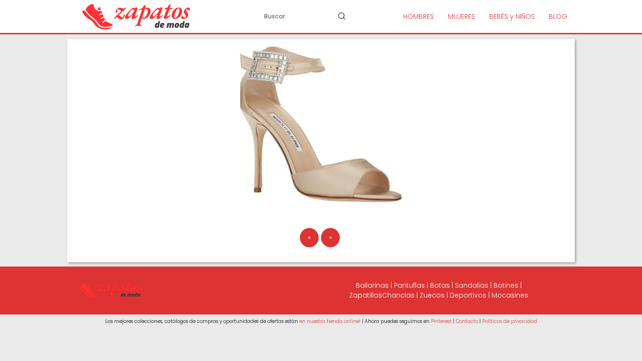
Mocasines (510, 295)
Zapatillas (365, 295)
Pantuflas (409, 285)
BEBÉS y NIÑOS (512, 16)
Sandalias (471, 285)
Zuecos (432, 295)
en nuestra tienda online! (329, 321)
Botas (440, 285)
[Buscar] (342, 16)
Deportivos (468, 295)
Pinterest (441, 321)
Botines (505, 285)
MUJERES (461, 16)
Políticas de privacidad (509, 321)
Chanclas (398, 295)
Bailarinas (372, 285)
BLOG (558, 16)
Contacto (467, 321)
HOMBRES (418, 16)
